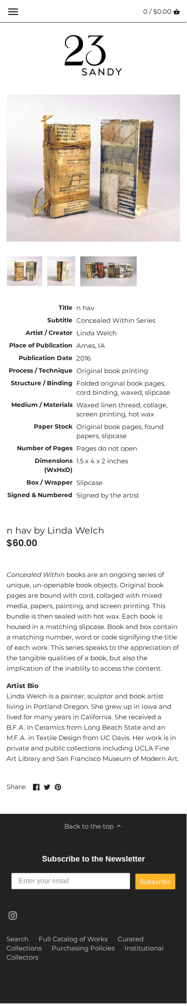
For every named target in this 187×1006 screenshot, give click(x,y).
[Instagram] (13, 915)
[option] (25, 271)
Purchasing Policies (83, 948)
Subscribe (155, 881)
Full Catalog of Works (73, 939)
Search (18, 939)
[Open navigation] (13, 11)
